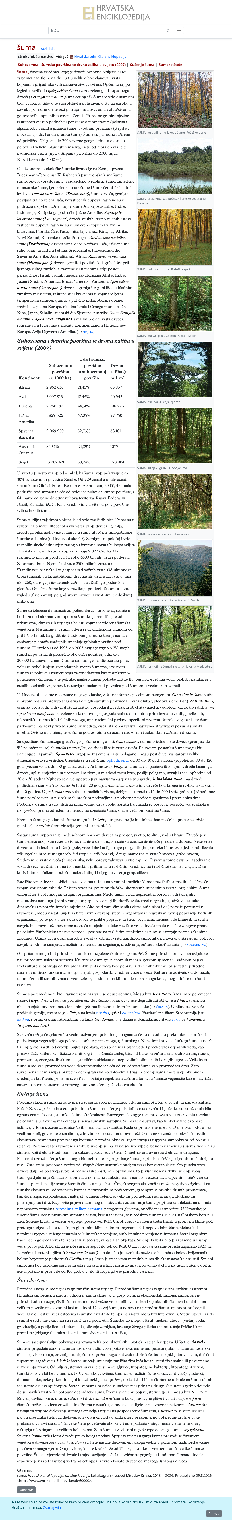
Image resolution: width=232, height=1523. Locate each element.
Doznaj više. (52, 1507)
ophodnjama (118, 761)
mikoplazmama (88, 1209)
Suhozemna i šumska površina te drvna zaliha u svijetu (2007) (72, 64)
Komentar (26, 1490)
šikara (162, 1007)
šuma (26, 47)
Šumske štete (170, 64)
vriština (102, 1013)
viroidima (64, 1209)
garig (176, 1020)
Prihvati (214, 1514)
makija (23, 1020)
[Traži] (168, 30)
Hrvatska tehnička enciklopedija (99, 56)
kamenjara (131, 1013)
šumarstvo (196, 945)
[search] (179, 30)
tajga (88, 332)
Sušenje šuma (142, 64)
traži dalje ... (49, 48)
